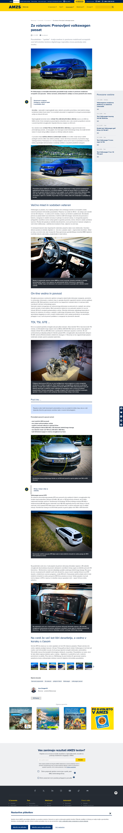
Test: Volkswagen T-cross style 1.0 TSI (105, 141)
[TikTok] (79, 790)
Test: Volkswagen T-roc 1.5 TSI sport (105, 153)
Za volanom (48, 20)
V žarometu (13, 800)
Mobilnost (48, 800)
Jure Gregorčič (43, 688)
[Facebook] (35, 790)
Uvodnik (13, 803)
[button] (112, 7)
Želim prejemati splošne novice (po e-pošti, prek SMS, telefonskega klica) (56, 772)
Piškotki (85, 803)
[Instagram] (61, 790)
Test (28, 800)
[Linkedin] (52, 790)
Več (98, 109)
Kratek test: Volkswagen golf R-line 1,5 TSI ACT (106, 129)
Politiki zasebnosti (71, 767)
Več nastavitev (60, 827)
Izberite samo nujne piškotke (41, 827)
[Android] (87, 790)
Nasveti (49, 805)
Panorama (68, 803)
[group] (34, 666)
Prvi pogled (68, 805)
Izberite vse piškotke (19, 827)
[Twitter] (43, 790)
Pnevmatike (32, 803)
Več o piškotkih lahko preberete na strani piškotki (73, 821)
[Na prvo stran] (15, 7)
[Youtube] (70, 790)
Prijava (80, 760)
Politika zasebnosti (88, 805)
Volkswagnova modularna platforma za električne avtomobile (105, 104)
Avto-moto (13, 805)
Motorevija (33, 20)
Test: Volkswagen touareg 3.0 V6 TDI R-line (105, 117)
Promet (49, 803)
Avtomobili (41, 20)
